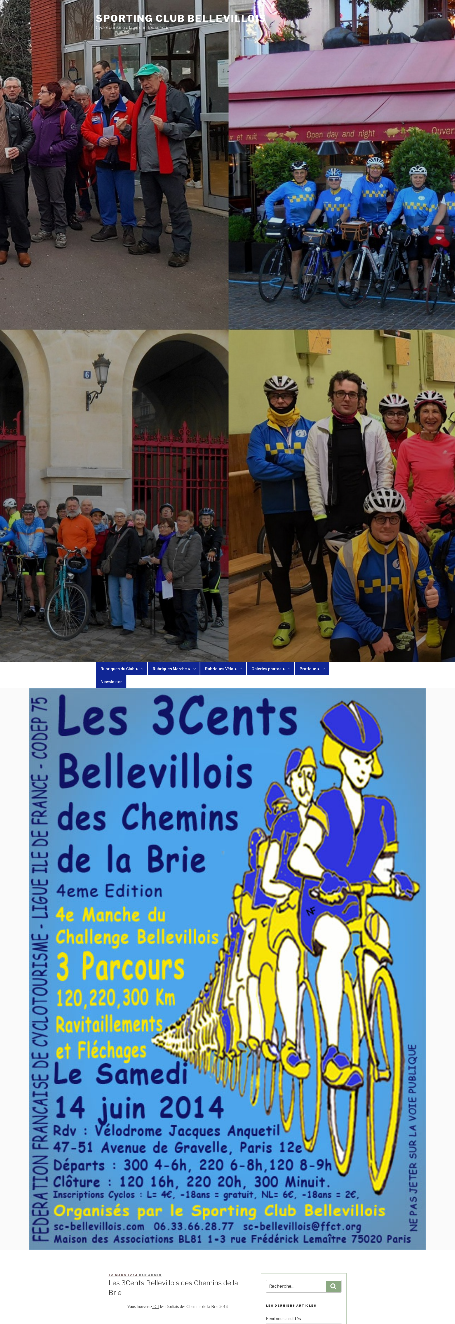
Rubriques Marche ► (172, 668)
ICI (155, 1306)
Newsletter (111, 681)
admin (155, 1275)
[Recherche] (333, 1286)
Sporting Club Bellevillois (181, 18)
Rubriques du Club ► (120, 668)
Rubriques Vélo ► (221, 668)
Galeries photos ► (268, 668)
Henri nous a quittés (283, 1318)
